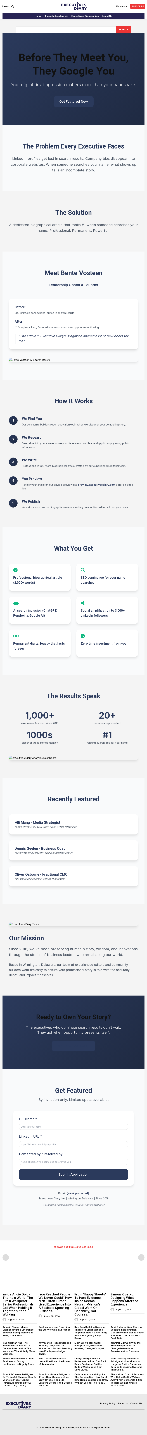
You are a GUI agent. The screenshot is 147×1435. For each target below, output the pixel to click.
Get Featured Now (73, 101)
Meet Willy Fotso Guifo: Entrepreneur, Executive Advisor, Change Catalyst (89, 1345)
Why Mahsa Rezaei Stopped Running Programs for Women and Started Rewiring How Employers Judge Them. (55, 1348)
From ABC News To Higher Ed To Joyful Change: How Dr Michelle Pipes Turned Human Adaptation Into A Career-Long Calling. (19, 1380)
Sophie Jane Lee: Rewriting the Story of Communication (54, 1328)
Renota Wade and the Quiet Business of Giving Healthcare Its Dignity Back (18, 1361)
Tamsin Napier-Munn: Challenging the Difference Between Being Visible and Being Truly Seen (18, 1331)
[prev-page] (6, 1257)
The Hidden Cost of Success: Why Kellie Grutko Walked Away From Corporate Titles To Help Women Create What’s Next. (127, 1380)
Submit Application (74, 1174)
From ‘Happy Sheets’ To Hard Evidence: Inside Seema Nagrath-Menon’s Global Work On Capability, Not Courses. (90, 1304)
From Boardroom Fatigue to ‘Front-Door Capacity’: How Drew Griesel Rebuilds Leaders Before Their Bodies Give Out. (55, 1380)
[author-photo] (5, 1319)
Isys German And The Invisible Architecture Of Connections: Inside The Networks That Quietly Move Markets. (19, 1348)
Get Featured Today (73, 1046)
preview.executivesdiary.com (96, 484)
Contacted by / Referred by (41, 1154)
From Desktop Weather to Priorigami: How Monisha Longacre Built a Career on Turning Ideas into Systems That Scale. (126, 1364)
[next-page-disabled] (141, 1257)
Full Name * (28, 1119)
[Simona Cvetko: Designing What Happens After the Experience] (127, 1279)
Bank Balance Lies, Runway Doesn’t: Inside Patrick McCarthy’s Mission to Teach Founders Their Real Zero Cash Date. (127, 1333)
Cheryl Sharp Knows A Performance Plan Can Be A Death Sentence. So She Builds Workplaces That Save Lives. (90, 1364)
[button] (8, 6)
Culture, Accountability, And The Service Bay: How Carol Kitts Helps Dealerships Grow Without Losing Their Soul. (91, 1378)
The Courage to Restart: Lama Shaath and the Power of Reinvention (54, 1361)
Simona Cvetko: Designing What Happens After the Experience (124, 1299)
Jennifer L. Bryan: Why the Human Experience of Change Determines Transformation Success (125, 1347)
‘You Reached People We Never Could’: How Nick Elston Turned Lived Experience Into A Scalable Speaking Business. (55, 1303)
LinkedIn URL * (30, 1136)
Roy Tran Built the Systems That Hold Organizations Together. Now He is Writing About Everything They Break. (90, 1333)
